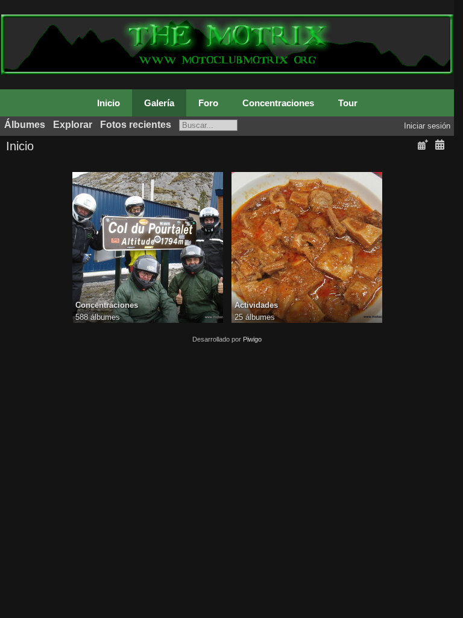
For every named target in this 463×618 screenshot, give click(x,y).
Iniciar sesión (427, 125)
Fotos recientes (135, 124)
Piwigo (252, 339)
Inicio (108, 103)
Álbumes (24, 124)
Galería (159, 103)
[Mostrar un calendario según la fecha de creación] (439, 145)
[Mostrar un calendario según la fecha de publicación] (422, 145)
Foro (208, 103)
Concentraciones (278, 103)
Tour (347, 103)
